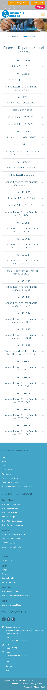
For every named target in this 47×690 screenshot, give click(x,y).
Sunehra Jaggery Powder (11, 547)
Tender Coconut (8, 582)
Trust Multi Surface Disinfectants (15, 595)
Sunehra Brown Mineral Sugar (13, 534)
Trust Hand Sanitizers (10, 591)
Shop (41, 7)
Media (8, 662)
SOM (4, 601)
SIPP (4, 566)
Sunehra (6, 530)
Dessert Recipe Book (18, 3)
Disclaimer (24, 684)
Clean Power (7, 470)
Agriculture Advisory (10, 478)
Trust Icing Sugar (8, 517)
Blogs (8, 670)
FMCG (4, 457)
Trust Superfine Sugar (10, 508)
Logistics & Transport (10, 482)
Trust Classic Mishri (9, 512)
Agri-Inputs (6, 474)
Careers (9, 666)
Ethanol (5, 465)
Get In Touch (38, 3)
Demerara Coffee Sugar (11, 538)
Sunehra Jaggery (8, 543)
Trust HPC (7, 587)
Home (6, 36)
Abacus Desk (39, 687)
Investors (15, 36)
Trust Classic (8, 500)
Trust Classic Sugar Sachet (12, 525)
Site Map (14, 684)
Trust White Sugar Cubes (12, 521)
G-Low (5, 556)
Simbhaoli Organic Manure (12, 605)
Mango (4, 570)
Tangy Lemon (7, 574)
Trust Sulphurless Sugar (11, 504)
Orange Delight (8, 578)
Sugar (4, 461)
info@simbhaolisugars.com (16, 653)
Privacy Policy (35, 684)
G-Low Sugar (7, 560)
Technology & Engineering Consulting (17, 486)
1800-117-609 (11, 646)
